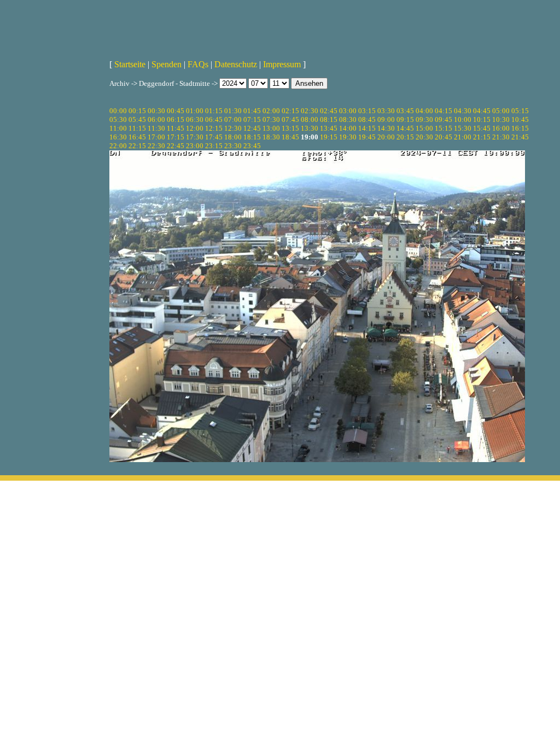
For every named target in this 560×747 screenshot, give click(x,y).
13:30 (309, 128)
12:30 (233, 128)
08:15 (328, 119)
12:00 (194, 128)
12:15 (214, 128)
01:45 (252, 111)
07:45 (290, 119)
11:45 (175, 128)
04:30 (462, 111)
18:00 (233, 137)
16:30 (118, 137)
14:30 (386, 128)
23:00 (194, 146)
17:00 (156, 137)
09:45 (443, 119)
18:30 (271, 137)
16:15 (520, 128)
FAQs (198, 64)
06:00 (156, 119)
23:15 (214, 146)
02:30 (309, 111)
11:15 (137, 128)
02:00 (271, 111)
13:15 (290, 128)
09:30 (424, 119)
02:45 (328, 111)
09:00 (386, 119)
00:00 (118, 111)
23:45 (252, 146)
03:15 (367, 111)
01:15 (214, 111)
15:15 (443, 128)
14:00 (348, 128)
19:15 (328, 137)
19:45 (367, 137)
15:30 (462, 128)
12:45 (252, 128)
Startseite (129, 64)
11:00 (118, 128)
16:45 (137, 137)
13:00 (271, 128)
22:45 (175, 146)
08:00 (309, 119)
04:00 (424, 111)
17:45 (214, 137)
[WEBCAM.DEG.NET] (280, 25)
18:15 (252, 137)
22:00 (118, 146)
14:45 (405, 128)
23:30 (233, 146)
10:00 (462, 119)
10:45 (520, 119)
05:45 (137, 119)
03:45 (405, 111)
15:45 (482, 128)
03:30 (386, 111)
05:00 (501, 111)
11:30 (156, 128)
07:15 (252, 119)
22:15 (137, 146)
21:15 (482, 137)
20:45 (443, 137)
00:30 (156, 111)
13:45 (328, 128)
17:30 (194, 137)
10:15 (482, 119)
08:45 (367, 119)
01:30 (233, 111)
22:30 (156, 146)
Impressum (282, 64)
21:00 (462, 137)
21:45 (520, 137)
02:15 (290, 111)
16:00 (501, 128)
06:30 (194, 119)
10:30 (501, 119)
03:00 (348, 111)
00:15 (137, 111)
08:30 (348, 119)
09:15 (405, 119)
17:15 (175, 137)
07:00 (233, 119)
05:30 (118, 119)
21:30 (501, 137)
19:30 (348, 137)
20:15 (405, 137)
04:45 (482, 111)
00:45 (175, 111)
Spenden (166, 64)
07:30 (271, 119)
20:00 (386, 137)
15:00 (424, 128)
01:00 (194, 111)
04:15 (443, 111)
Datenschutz (235, 64)
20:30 (424, 137)
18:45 (290, 137)
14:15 (367, 128)
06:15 (175, 119)
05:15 (520, 111)
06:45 (214, 119)
